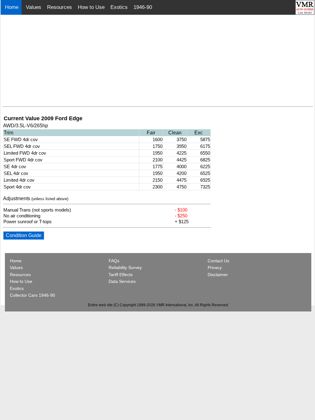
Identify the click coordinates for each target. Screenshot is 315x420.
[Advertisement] (157, 61)
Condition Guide (24, 235)
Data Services (122, 281)
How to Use (91, 7)
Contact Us (218, 260)
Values (33, 7)
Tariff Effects (121, 274)
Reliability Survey (125, 267)
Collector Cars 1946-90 (32, 295)
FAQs (114, 260)
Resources (59, 7)
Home (12, 7)
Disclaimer (218, 274)
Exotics (119, 7)
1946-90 (143, 7)
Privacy (215, 267)
